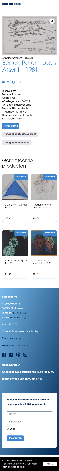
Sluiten (50, 464)
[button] (52, 21)
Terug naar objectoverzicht (20, 134)
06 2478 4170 (19, 313)
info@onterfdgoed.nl (21, 318)
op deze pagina (16, 467)
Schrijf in (13, 429)
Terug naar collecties (16, 143)
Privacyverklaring (11, 338)
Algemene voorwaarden (15, 345)
